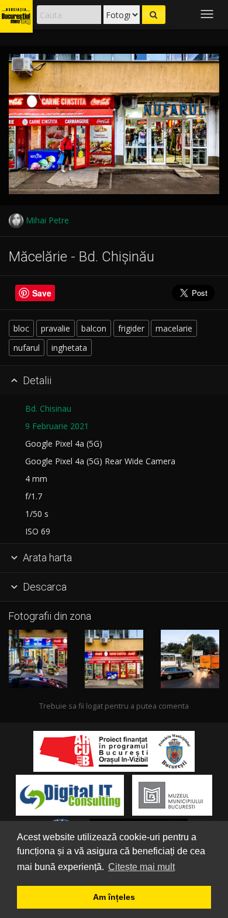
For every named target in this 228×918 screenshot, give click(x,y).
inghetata (69, 347)
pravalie (55, 328)
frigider (131, 328)
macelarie (174, 328)
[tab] (114, 381)
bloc (21, 328)
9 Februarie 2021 (57, 426)
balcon (93, 328)
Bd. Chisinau (48, 408)
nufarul (26, 347)
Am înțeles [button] (114, 897)
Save (41, 293)
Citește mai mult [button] (141, 867)
